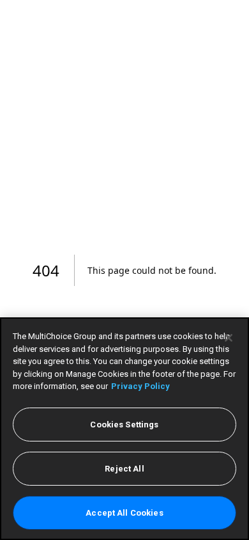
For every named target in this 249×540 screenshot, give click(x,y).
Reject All (124, 468)
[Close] (229, 338)
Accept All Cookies (124, 513)
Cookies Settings (124, 424)
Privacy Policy (140, 386)
